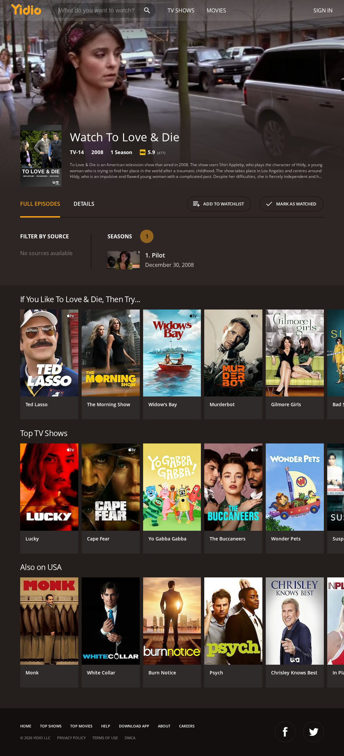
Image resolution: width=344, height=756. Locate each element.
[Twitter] (313, 731)
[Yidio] (26, 10)
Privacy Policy (71, 737)
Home (25, 725)
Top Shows (50, 725)
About (164, 725)
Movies (216, 10)
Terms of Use (105, 737)
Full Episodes (40, 203)
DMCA (130, 737)
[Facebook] (285, 731)
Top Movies (81, 725)
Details (84, 203)
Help (105, 725)
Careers (187, 725)
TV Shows (181, 10)
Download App (134, 725)
